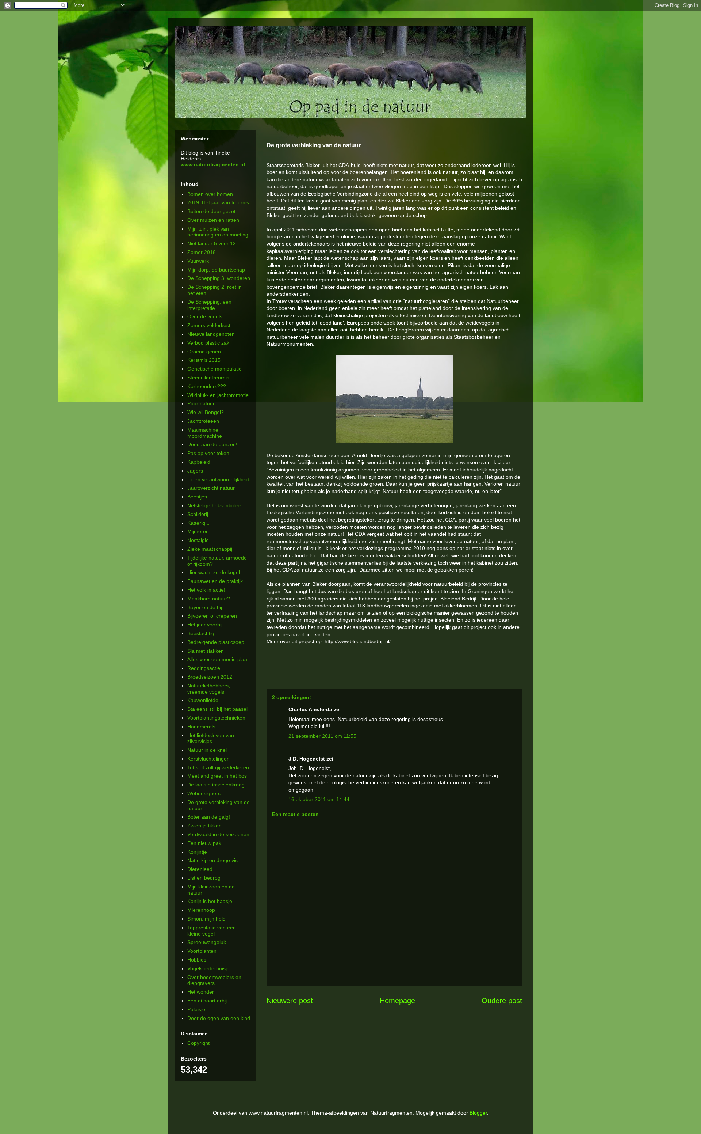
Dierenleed (199, 869)
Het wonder (200, 992)
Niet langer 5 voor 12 (211, 243)
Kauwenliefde (202, 700)
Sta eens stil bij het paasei (217, 709)
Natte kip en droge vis (212, 860)
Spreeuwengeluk (206, 942)
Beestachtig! (201, 633)
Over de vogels (204, 316)
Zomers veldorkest (208, 325)
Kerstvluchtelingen (208, 759)
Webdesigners (204, 793)
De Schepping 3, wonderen (218, 278)
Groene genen (204, 351)
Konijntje (197, 852)
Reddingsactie (203, 668)
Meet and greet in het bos (217, 776)
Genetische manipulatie (214, 369)
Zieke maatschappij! (210, 549)
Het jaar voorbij (204, 624)
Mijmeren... (200, 531)
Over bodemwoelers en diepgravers (214, 980)
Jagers (195, 471)
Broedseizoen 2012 (209, 677)
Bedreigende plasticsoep (215, 642)
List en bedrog (204, 878)
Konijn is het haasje (209, 901)
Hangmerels (201, 726)
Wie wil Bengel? (205, 412)
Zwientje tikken (204, 825)
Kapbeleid (198, 462)
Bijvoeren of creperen (212, 616)
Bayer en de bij (204, 607)
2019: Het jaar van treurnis (218, 202)
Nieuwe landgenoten (211, 334)
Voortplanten (202, 951)
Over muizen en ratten (213, 220)
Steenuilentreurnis (208, 377)
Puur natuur (201, 403)
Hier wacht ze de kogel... (215, 572)
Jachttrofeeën (203, 421)
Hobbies (196, 960)
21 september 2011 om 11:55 (322, 736)
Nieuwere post (290, 1001)
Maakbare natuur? (208, 599)
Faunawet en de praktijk (215, 581)
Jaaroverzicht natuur (211, 488)
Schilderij (197, 514)
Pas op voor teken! (209, 453)
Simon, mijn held (206, 919)
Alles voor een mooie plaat (218, 659)
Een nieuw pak (204, 843)
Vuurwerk (198, 261)
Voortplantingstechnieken (216, 718)
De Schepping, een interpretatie (209, 305)
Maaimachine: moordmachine (204, 433)
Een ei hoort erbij (207, 1001)
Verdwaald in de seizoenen (218, 834)
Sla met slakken (205, 651)
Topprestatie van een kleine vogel (211, 931)
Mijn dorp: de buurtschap (216, 270)
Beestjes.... (200, 497)
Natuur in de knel (207, 750)
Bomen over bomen (210, 194)
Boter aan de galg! (208, 817)
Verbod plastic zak (208, 343)
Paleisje (196, 1009)
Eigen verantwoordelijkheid (218, 479)
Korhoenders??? (206, 386)
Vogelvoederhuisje (208, 968)
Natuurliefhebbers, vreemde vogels (208, 689)
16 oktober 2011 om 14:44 (318, 799)
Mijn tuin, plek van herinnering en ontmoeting (217, 232)
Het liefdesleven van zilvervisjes (210, 738)
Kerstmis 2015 (204, 360)
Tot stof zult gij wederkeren (218, 767)
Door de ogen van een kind (218, 1018)
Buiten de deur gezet (211, 211)
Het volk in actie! (206, 590)
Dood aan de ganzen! (212, 444)
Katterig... (198, 523)
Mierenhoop (201, 910)
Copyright (198, 1043)
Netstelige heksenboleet (215, 505)
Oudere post (502, 1001)
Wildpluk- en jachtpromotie (218, 395)
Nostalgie (198, 540)
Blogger (478, 1113)
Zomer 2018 (201, 252)
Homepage (397, 1001)
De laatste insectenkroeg (216, 785)
